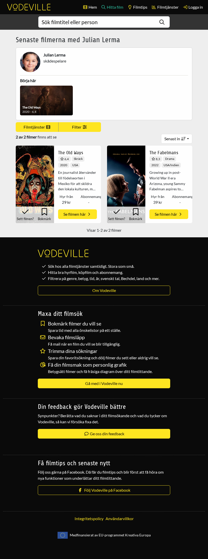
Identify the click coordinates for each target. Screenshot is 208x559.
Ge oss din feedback (106, 433)
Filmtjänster (168, 7)
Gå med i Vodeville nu (104, 383)
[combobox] (103, 22)
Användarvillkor (120, 518)
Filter (77, 127)
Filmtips (139, 7)
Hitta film (114, 7)
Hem (92, 7)
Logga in (195, 7)
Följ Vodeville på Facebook (106, 490)
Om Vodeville (104, 290)
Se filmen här (74, 214)
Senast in (172, 138)
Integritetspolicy (89, 518)
